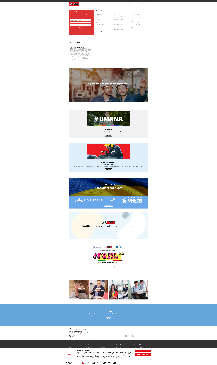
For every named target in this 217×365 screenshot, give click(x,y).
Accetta (142, 351)
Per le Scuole (118, 344)
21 (113, 100)
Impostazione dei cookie (123, 362)
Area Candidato (79, 289)
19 (111, 100)
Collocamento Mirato (138, 290)
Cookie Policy (85, 359)
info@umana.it (78, 333)
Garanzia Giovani (118, 290)
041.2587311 (72, 333)
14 (106, 100)
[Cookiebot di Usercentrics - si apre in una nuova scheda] (69, 363)
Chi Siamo (71, 343)
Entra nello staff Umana (73, 347)
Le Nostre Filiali (71, 346)
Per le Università (119, 347)
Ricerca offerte (103, 344)
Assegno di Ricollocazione (98, 289)
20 (112, 100)
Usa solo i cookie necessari (142, 354)
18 (110, 100)
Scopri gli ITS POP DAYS (108, 267)
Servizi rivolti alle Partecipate (137, 347)
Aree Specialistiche (88, 344)
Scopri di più (108, 89)
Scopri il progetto (108, 205)
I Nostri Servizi (87, 346)
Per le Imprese (88, 343)
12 (104, 100)
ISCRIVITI (108, 318)
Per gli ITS (118, 346)
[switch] (93, 363)
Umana (70, 344)
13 (105, 100)
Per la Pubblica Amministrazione (136, 343)
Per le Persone (104, 343)
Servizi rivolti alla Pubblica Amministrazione (139, 345)
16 (108, 100)
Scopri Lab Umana (108, 230)
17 (109, 100)
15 (107, 100)
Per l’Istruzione (120, 343)
